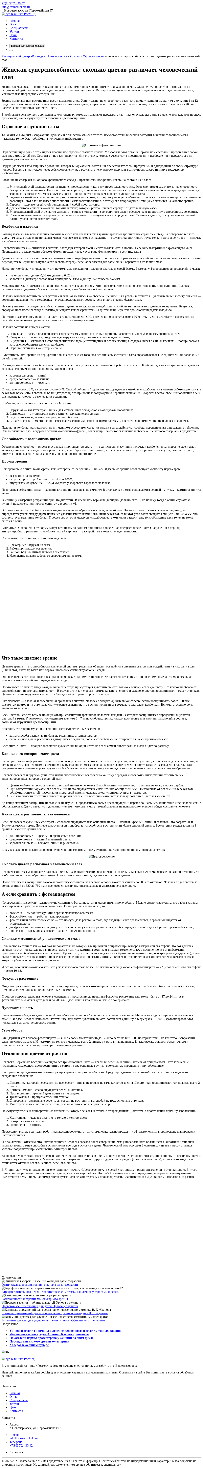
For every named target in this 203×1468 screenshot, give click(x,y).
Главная (15, 20)
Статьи (75, 56)
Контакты (16, 38)
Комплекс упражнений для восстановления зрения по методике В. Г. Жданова (55, 1313)
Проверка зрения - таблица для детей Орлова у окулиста (40, 1306)
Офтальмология (93, 56)
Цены (13, 35)
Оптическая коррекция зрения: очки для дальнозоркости (40, 1284)
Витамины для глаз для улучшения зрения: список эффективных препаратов (53, 1320)
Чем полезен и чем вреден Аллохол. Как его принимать (49, 1334)
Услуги (14, 31)
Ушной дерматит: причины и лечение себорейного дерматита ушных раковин (66, 1330)
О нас (13, 24)
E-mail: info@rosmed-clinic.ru (24, 1436)
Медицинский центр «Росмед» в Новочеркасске (34, 56)
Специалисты (19, 28)
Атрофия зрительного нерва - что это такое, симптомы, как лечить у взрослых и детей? (61, 1291)
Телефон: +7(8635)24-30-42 (21, 1443)
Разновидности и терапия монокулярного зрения (35, 1299)
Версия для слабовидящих (27, 45)
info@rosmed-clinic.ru (16, 7)
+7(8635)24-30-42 (13, 3)
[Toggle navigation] (11, 50)
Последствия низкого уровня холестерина (39, 1341)
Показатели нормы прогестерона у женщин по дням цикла (52, 1338)
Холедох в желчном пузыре (29, 1345)
